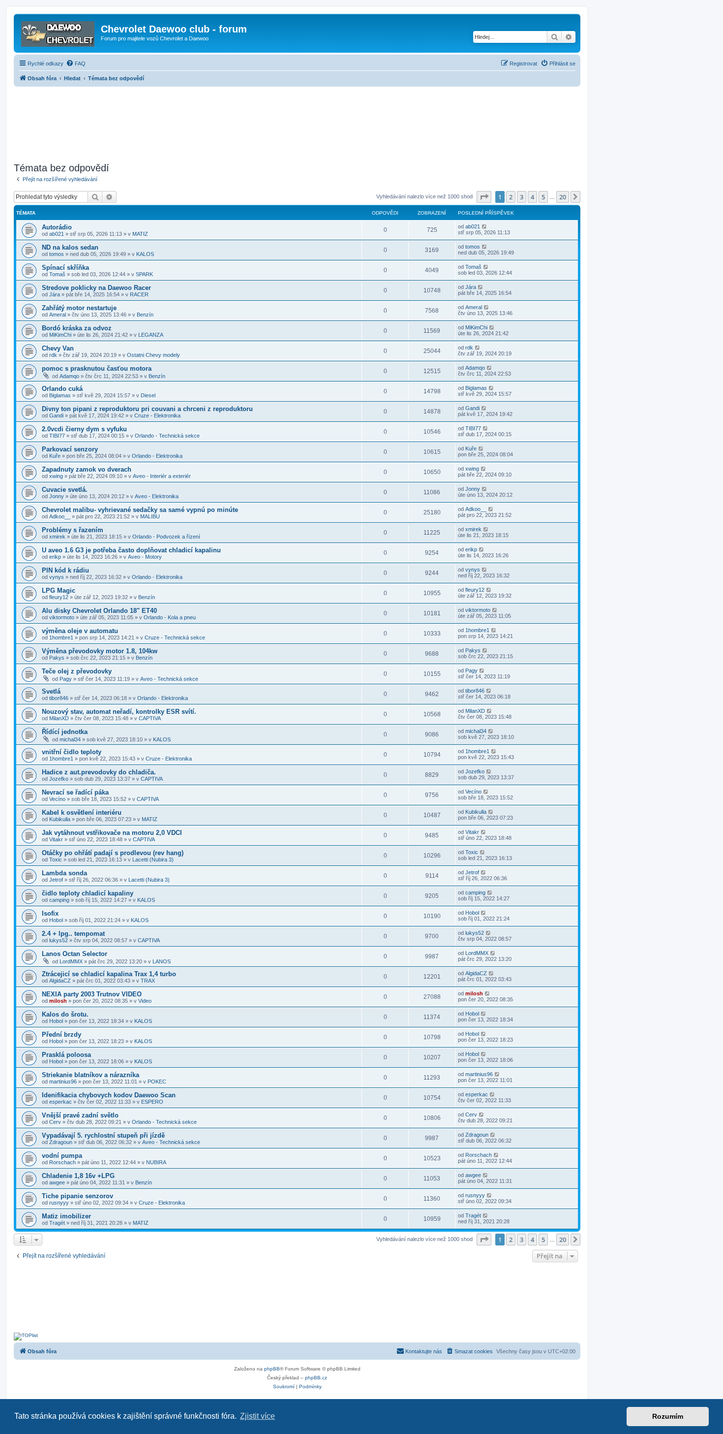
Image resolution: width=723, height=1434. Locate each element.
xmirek (57, 537)
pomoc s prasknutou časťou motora (96, 368)
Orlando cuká (62, 388)
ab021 (56, 234)
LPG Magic (58, 590)
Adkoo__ (59, 516)
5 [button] (543, 196)
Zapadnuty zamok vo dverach (86, 469)
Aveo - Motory (145, 557)
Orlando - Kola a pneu (170, 617)
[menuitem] (76, 63)
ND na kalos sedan (70, 247)
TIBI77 (57, 436)
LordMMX (71, 961)
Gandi (56, 415)
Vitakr (56, 839)
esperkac (60, 1102)
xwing (56, 476)
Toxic (55, 859)
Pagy (66, 679)
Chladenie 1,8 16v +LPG (78, 1175)
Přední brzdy (61, 1034)
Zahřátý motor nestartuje (79, 308)
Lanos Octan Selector (74, 953)
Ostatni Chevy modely (153, 355)
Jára (54, 294)
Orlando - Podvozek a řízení (166, 537)
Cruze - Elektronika (157, 415)
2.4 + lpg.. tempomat (73, 933)
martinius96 (63, 1081)
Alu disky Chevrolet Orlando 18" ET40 (99, 610)
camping (59, 900)
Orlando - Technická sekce (167, 436)
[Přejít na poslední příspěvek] (485, 226)
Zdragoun (60, 1142)
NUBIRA (156, 1162)
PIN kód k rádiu (65, 570)
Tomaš (57, 274)
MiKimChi (60, 335)
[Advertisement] (297, 121)
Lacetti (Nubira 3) (153, 859)
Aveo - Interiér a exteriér (162, 476)
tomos (56, 254)
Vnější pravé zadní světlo (80, 1115)
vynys (56, 577)
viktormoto (61, 617)
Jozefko (58, 779)
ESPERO (152, 1102)
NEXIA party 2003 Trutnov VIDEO (92, 994)
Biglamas (60, 395)
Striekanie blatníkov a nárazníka (90, 1075)
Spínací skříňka (65, 267)
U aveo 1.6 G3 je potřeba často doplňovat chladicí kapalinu (131, 550)
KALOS (145, 254)
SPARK (144, 274)
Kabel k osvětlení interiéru (81, 812)
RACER (139, 294)
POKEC (157, 1081)
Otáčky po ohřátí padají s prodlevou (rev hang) (112, 853)
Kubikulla (59, 819)
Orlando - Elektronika (157, 456)
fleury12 (58, 597)
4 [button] (532, 196)
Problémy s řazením (72, 530)
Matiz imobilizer (66, 1216)
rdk (53, 355)
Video (144, 1001)
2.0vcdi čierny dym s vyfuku (84, 429)
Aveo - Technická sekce (169, 679)
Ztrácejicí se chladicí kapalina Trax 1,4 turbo (109, 974)
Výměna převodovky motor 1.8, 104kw (99, 651)
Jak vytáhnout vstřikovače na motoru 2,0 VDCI (112, 832)
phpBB (272, 1368)
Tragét (57, 1223)
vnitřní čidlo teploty (71, 752)
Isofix (50, 913)
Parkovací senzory (70, 449)
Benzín (145, 315)
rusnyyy (59, 1203)
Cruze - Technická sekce (175, 637)
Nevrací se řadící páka (75, 792)
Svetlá (51, 691)
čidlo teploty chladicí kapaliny (87, 893)
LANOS (161, 961)
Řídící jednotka (65, 731)
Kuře (54, 456)
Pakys (56, 658)
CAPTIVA (150, 718)
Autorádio (57, 227)
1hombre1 (61, 637)
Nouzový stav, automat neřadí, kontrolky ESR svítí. (119, 711)
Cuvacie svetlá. (65, 489)
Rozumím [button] (667, 1416)
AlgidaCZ (60, 981)
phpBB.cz (316, 1377)
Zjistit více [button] (257, 1416)
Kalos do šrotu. (65, 1014)
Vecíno (57, 799)
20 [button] (562, 196)
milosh (58, 1001)
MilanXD (59, 718)
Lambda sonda (64, 873)
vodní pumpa (62, 1155)
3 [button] (521, 196)
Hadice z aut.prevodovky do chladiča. (99, 772)
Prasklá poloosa (66, 1054)
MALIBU (150, 516)
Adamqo (69, 376)
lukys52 (58, 940)
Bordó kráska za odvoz (77, 328)
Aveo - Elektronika (157, 496)
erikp (55, 557)
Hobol (56, 920)
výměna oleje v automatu (80, 631)
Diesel (148, 395)
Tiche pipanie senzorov (77, 1196)
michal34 (70, 739)
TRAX (148, 981)
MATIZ (140, 234)
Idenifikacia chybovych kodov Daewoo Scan (109, 1095)
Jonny (56, 496)
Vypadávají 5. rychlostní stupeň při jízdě (103, 1135)
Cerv (55, 1122)
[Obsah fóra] (58, 32)
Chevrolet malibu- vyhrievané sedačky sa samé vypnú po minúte (140, 509)
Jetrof (56, 880)
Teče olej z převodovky (77, 671)
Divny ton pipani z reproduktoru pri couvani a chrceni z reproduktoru (147, 409)
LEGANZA (150, 335)
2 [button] (510, 196)
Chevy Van (58, 348)
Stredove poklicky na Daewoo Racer (96, 287)
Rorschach (62, 1162)
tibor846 (58, 698)
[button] (484, 197)
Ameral (57, 315)
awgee (57, 1182)
